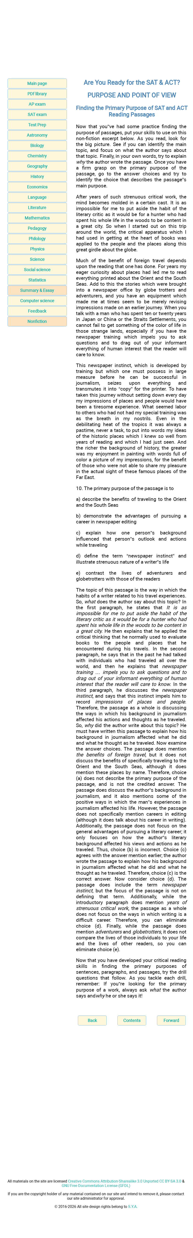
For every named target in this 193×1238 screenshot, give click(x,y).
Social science (37, 269)
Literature (37, 207)
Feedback (37, 311)
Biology (37, 145)
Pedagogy (37, 228)
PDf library (37, 93)
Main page (37, 83)
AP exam (37, 104)
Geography (37, 166)
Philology (37, 238)
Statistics (37, 279)
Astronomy (37, 135)
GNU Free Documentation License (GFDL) (96, 1185)
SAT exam (37, 114)
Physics (37, 248)
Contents (132, 1020)
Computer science (37, 300)
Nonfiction (37, 321)
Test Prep (37, 124)
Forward (171, 1020)
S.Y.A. (132, 1206)
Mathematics (37, 217)
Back (92, 1020)
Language (37, 197)
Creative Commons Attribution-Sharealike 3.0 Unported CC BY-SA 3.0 (124, 1181)
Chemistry (37, 155)
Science (37, 259)
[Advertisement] (96, 41)
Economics (37, 186)
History (37, 176)
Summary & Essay (37, 290)
